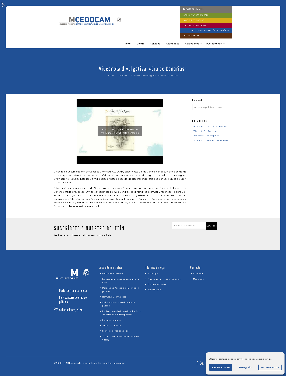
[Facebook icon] (197, 363)
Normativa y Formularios (114, 296)
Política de (157, 284)
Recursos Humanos (111, 320)
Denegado (245, 367)
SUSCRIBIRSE (211, 225)
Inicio (111, 75)
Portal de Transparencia (73, 290)
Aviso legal (153, 273)
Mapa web (198, 279)
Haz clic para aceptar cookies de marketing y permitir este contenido (120, 131)
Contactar (198, 273)
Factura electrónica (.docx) (115, 330)
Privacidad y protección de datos (164, 279)
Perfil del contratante (112, 273)
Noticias (123, 75)
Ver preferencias (270, 367)
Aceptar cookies (220, 367)
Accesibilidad (154, 289)
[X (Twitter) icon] (202, 363)
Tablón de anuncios (112, 325)
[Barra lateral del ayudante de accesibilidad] (3, 3)
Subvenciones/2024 (71, 310)
